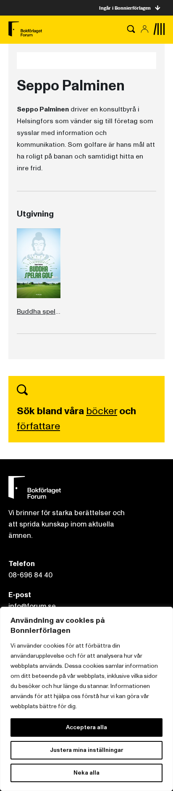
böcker (101, 411)
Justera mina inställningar (86, 750)
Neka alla (86, 773)
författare (38, 426)
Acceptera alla (86, 727)
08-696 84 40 (30, 575)
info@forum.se (32, 606)
